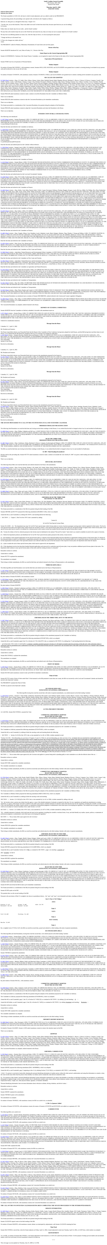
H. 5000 (3, 252)
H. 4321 (3, 1188)
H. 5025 (3, 290)
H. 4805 (3, 233)
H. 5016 (3, 269)
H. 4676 (3, 211)
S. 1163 (3, 601)
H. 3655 (3, 1161)
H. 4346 (3, 1196)
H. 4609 (3, 190)
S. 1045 (3, 944)
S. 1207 (3, 119)
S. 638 (2, 936)
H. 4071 (3, 1174)
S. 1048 (3, 594)
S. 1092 (3, 588)
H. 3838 (3, 406)
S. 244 (2, 1114)
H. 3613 (3, 357)
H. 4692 (3, 961)
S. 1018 (3, 1151)
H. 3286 (3, 1022)
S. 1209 (3, 147)
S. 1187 (3, 570)
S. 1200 (3, 695)
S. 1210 (3, 162)
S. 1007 (3, 620)
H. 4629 (3, 1136)
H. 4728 (3, 467)
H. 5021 (3, 283)
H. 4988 (3, 431)
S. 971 (2, 313)
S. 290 (2, 667)
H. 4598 (3, 988)
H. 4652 (3, 501)
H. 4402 (3, 838)
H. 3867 (3, 443)
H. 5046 (3, 80)
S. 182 (2, 335)
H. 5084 (3, 299)
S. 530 (2, 1054)
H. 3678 (3, 479)
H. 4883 (3, 974)
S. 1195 (3, 579)
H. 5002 (3, 261)
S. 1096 (3, 611)
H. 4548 (3, 177)
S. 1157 (3, 1125)
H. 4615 (3, 955)
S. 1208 (3, 129)
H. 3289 (3, 1211)
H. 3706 (3, 777)
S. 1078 (3, 720)
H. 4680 (3, 491)
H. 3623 (3, 381)
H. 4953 (3, 1036)
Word (7, 80)
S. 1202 (3, 969)
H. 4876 (3, 243)
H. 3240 (3, 871)
